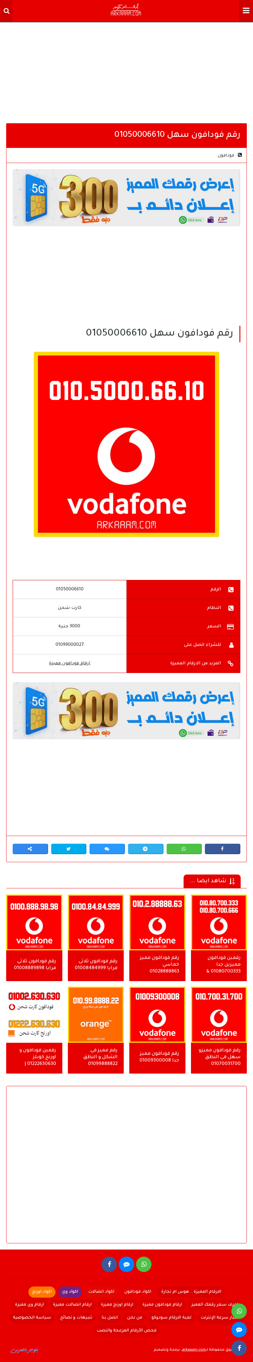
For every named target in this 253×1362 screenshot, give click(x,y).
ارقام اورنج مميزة (117, 1305)
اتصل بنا (110, 1317)
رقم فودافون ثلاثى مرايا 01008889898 (35, 965)
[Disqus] (126, 1170)
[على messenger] (126, 1264)
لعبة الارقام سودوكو (171, 1317)
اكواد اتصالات (101, 1292)
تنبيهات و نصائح (76, 1317)
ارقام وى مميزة (29, 1305)
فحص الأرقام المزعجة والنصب (126, 1330)
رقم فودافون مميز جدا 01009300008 (159, 1057)
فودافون (226, 155)
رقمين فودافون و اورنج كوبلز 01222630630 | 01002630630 (37, 1058)
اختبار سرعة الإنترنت (220, 1317)
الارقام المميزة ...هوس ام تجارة (191, 1292)
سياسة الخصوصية (32, 1317)
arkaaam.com (194, 1350)
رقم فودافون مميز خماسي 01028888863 (159, 965)
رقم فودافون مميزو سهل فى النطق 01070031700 (220, 1057)
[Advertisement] (126, 71)
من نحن (134, 1317)
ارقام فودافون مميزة (69, 663)
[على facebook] (109, 1264)
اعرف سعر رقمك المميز (214, 1305)
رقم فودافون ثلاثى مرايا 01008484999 (96, 965)
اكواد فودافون (137, 1292)
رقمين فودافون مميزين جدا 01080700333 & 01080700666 (223, 965)
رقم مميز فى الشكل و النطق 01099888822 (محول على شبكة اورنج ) (98, 1058)
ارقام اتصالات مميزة (72, 1305)
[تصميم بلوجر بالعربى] (24, 1350)
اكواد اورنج (42, 1292)
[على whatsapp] (143, 1264)
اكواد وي (70, 1292)
